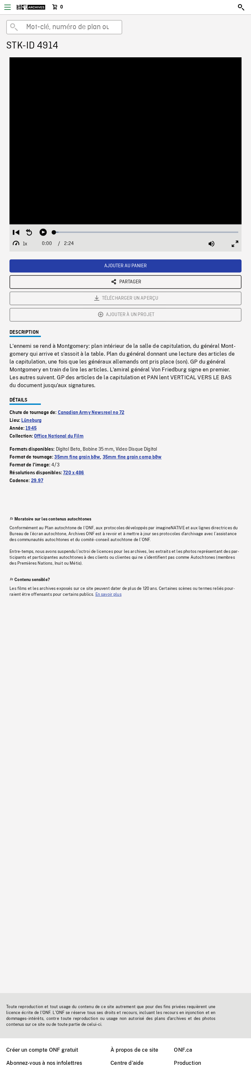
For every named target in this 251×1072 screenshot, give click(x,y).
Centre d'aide (126, 1063)
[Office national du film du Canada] (30, 7)
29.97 (37, 480)
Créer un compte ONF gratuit (42, 1050)
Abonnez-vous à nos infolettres (44, 1063)
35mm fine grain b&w (77, 457)
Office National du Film (59, 436)
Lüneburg (31, 420)
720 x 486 (73, 473)
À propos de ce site (134, 1050)
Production (187, 1063)
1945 (31, 428)
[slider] (146, 232)
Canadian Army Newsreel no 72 (91, 412)
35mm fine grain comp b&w (132, 457)
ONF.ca (183, 1050)
